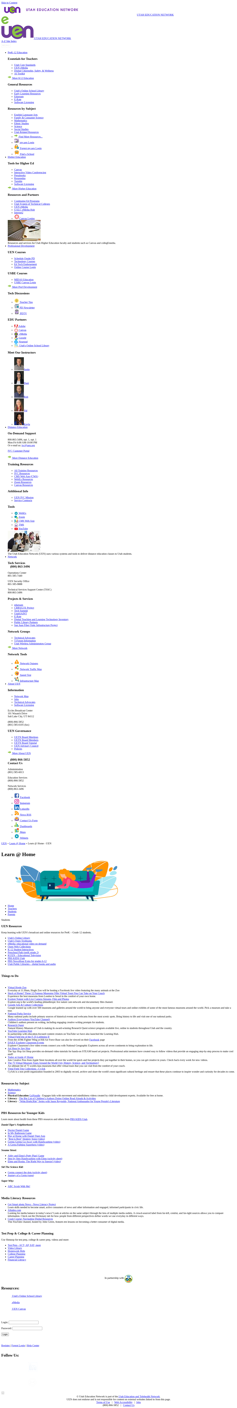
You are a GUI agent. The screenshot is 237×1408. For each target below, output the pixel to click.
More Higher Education (24, 188)
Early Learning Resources (27, 93)
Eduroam (19, 96)
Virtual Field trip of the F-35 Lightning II (28, 1036)
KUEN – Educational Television (24, 955)
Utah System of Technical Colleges (32, 204)
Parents (11, 914)
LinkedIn (24, 809)
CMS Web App (26, 520)
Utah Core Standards (24, 65)
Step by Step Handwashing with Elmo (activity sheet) (35, 1158)
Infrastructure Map (29, 680)
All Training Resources (26, 470)
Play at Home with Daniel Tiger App (26, 1136)
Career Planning (16, 1256)
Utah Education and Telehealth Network (139, 1396)
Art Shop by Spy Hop (19, 1048)
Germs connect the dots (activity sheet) (27, 1172)
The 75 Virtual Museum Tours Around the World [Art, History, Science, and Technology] (53, 1063)
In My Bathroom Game (20, 1133)
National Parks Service (19, 1013)
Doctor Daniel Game (18, 1130)
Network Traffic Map (30, 669)
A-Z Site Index (9, 41)
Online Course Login (25, 267)
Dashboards (25, 826)
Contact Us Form (28, 820)
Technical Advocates (24, 637)
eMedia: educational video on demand (27, 943)
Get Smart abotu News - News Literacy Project (32, 1204)
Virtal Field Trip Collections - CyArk (26, 1068)
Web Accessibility (123, 1402)
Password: (6, 1328)
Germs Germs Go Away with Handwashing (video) (34, 1141)
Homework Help (16, 1251)
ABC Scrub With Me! (19, 1186)
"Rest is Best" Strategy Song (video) (26, 1139)
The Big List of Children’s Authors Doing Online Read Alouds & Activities (57, 1098)
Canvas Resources (23, 485)
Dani (26, 383)
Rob (26, 396)
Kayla (27, 424)
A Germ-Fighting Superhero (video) (26, 1144)
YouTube (23, 528)
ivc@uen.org (28, 445)
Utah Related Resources (26, 132)
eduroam (18, 605)
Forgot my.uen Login (30, 148)
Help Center (33, 1345)
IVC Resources (22, 473)
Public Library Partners (26, 622)
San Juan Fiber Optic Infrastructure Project (36, 625)
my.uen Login (26, 142)
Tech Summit (21, 610)
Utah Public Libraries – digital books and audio (32, 964)
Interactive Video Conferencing (30, 172)
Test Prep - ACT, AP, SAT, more (24, 1245)
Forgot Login (18, 1345)
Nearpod (23, 341)
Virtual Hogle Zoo (17, 987)
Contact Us (128, 1405)
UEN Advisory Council (26, 745)
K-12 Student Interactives (21, 949)
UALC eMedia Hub (24, 209)
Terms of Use (103, 1402)
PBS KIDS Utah (16, 958)
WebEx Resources (23, 479)
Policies (18, 748)
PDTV (23, 313)
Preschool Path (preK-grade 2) (23, 952)
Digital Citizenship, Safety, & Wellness (34, 70)
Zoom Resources (22, 482)
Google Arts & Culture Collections (25, 1005)
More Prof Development (24, 287)
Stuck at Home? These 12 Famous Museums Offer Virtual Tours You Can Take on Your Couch (56, 993)
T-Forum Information (25, 640)
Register (5, 1345)
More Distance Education (25, 458)
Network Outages (28, 663)
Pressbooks (20, 175)
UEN (4, 843)
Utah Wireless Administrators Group (32, 643)
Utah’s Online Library (19, 938)
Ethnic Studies (21, 123)
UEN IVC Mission (24, 497)
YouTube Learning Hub (20, 1031)
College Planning (16, 1254)
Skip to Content (9, 2)
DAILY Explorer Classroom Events (26, 1042)
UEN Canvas (18, 1309)
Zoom (21, 517)
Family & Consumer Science (29, 117)
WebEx (22, 513)
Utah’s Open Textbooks (20, 940)
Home (11, 905)
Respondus (19, 178)
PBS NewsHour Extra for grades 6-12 (27, 961)
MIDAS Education (24, 279)
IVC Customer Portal (18, 450)
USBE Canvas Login (25, 282)
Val (25, 410)
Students (12, 911)
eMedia (22, 334)
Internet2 (18, 212)
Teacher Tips (26, 302)
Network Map (21, 696)
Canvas (18, 169)
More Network (19, 648)
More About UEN (21, 753)
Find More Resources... (30, 136)
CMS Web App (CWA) (26, 476)
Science (18, 126)
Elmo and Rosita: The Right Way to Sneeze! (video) (34, 1161)
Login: (4, 1322)
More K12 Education (23, 78)
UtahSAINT (20, 613)
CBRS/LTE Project (24, 607)
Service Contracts (23, 500)
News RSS (25, 814)
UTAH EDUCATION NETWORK (155, 14)
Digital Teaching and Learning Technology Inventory (41, 619)
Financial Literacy (17, 1259)
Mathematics (20, 120)
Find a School (26, 154)
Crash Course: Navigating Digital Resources (30, 1219)
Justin (27, 369)
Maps (22, 832)
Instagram (24, 803)
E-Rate (17, 99)
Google (22, 337)
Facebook (24, 797)
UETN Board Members (26, 740)
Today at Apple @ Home (20, 1057)
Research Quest (16, 1025)
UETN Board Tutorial (25, 743)
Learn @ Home (17, 843)
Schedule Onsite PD (24, 258)
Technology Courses (24, 261)
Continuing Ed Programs (27, 201)
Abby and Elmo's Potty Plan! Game (26, 1155)
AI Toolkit (19, 73)
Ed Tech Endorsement (25, 264)
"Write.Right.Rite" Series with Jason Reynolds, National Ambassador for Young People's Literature (69, 1101)
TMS (21, 524)
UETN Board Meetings (26, 737)
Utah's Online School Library (29, 90)
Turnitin (18, 181)
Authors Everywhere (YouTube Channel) (29, 1019)
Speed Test (25, 675)
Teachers (12, 908)
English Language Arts (26, 114)
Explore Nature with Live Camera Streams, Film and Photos (38, 999)
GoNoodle (34, 1095)
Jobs (16, 699)
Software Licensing (24, 102)
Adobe (21, 326)
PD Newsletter (27, 307)
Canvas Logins (27, 218)
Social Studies (21, 129)
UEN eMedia (21, 67)
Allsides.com (14, 1210)
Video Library (15, 1248)
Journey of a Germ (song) (21, 1175)
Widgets (23, 838)
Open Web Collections (19, 946)
